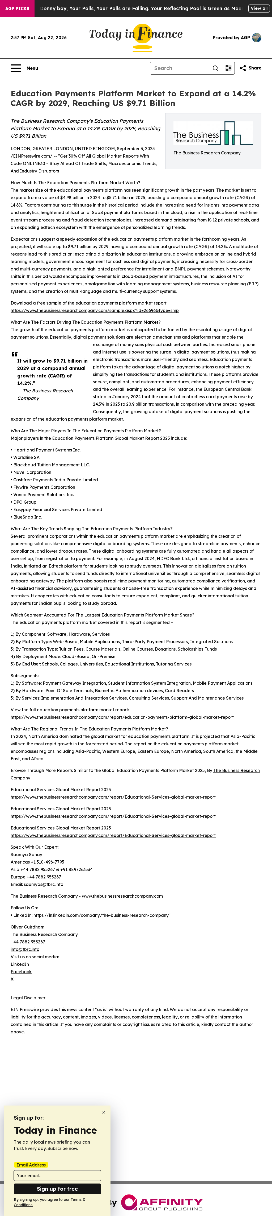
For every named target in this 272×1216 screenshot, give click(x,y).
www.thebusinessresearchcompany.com (122, 896)
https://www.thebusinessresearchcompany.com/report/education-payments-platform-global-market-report (122, 717)
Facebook (21, 971)
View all (259, 8)
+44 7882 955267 (28, 941)
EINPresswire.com (31, 156)
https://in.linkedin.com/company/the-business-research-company (101, 915)
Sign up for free (57, 1188)
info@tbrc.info (25, 949)
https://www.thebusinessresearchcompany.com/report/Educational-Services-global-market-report (113, 797)
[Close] (103, 1112)
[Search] (215, 68)
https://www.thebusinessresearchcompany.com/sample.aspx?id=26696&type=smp (95, 310)
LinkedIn (20, 964)
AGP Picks (17, 8)
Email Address (31, 1165)
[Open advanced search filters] (228, 68)
